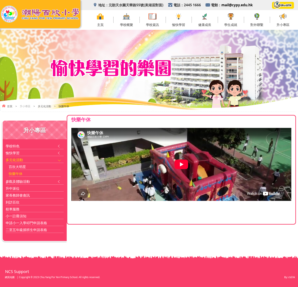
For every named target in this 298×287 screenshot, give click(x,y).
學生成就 (230, 25)
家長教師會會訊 (18, 195)
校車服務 (12, 209)
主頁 (100, 25)
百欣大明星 (17, 166)
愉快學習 (178, 25)
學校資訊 (152, 25)
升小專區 (283, 25)
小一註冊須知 (16, 216)
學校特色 (12, 146)
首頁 (9, 106)
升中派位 (12, 188)
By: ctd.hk (289, 277)
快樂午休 (16, 173)
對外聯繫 (256, 25)
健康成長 (204, 25)
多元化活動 (44, 106)
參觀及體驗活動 (18, 181)
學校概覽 (126, 25)
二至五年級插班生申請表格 (26, 229)
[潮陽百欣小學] (40, 21)
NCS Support (17, 271)
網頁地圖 (9, 277)
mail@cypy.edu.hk (237, 5)
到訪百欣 (12, 202)
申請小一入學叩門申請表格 (26, 223)
